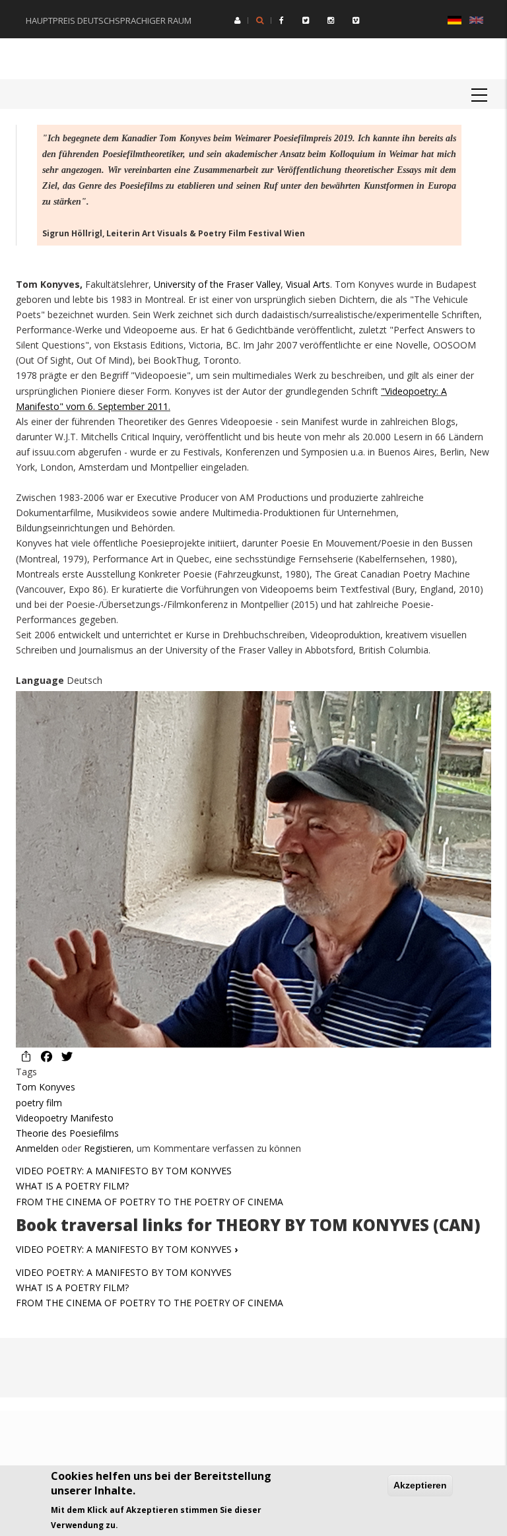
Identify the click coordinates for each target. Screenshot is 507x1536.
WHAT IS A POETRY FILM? (72, 1186)
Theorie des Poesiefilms (67, 1133)
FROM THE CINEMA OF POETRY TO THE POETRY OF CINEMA (149, 1201)
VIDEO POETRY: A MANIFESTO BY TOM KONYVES (124, 1170)
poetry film (39, 1102)
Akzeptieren (420, 1485)
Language (40, 680)
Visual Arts (308, 284)
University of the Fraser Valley (217, 284)
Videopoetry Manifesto (65, 1118)
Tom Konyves (45, 1087)
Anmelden (37, 1148)
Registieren (107, 1148)
